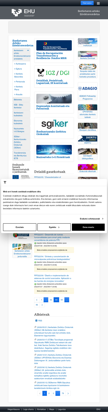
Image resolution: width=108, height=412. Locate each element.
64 (57, 300)
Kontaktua (41, 409)
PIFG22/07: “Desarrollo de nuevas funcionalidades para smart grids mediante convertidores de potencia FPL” (52, 237)
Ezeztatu (20, 227)
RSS (40, 320)
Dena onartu (88, 227)
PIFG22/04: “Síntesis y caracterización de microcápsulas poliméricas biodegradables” (52, 257)
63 (52, 300)
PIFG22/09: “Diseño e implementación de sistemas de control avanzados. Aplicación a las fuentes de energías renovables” (52, 278)
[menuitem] (21, 72)
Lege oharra (28, 409)
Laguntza (62, 409)
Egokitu (52, 227)
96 (38, 305)
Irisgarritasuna (14, 409)
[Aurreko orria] (36, 299)
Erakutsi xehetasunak (90, 219)
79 (64, 394)
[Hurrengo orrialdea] (42, 304)
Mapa (51, 409)
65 (63, 300)
